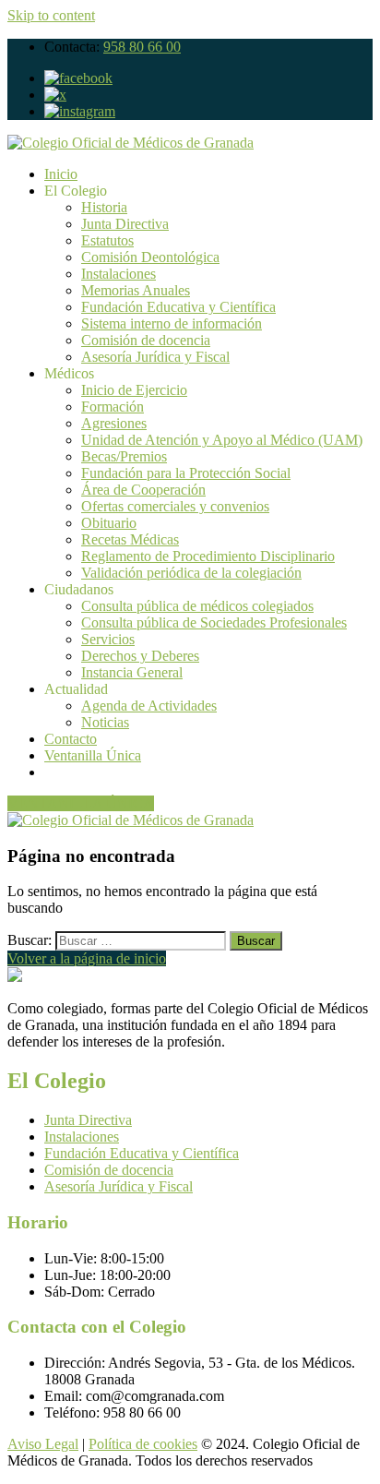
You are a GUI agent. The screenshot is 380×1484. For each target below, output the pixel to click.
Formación (112, 406)
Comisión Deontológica (150, 257)
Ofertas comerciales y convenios (175, 506)
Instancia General (132, 672)
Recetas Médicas (130, 539)
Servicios (108, 639)
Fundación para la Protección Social (186, 473)
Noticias (105, 722)
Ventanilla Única (92, 755)
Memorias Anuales (135, 290)
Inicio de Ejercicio (134, 390)
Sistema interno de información (171, 323)
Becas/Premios (124, 456)
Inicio (60, 174)
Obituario (109, 523)
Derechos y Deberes (140, 656)
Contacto (70, 739)
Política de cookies (143, 1444)
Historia (104, 207)
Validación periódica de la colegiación (191, 572)
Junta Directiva (125, 224)
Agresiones (114, 423)
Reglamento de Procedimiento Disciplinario (208, 556)
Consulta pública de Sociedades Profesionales (214, 622)
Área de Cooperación (143, 489)
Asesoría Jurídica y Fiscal (155, 357)
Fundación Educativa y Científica (178, 307)
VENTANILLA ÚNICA (80, 803)
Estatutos (107, 240)
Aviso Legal (42, 1444)
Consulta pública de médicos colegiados (197, 606)
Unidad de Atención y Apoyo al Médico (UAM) (221, 440)
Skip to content (51, 15)
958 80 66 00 (142, 46)
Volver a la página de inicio (86, 958)
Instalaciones (118, 273)
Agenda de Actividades (149, 705)
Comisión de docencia (145, 340)
